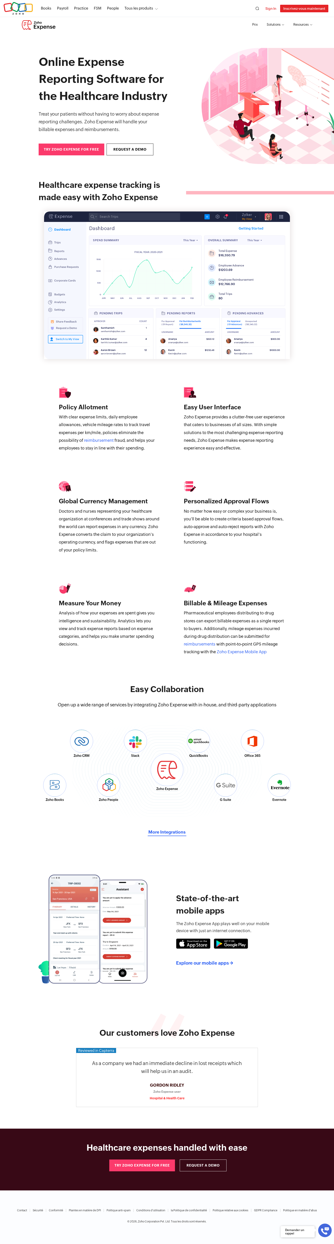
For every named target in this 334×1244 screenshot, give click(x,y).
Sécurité (38, 1210)
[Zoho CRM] (81, 741)
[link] (113, 8)
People (113, 8)
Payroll (62, 8)
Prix (255, 24)
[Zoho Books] (54, 785)
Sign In (270, 8)
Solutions (274, 24)
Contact (22, 1210)
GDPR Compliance (265, 1210)
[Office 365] (252, 741)
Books (46, 8)
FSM (97, 8)
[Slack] (135, 741)
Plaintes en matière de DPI (85, 1210)
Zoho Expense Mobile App (242, 651)
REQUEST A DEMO (130, 149)
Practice (81, 8)
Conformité (56, 1210)
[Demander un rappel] (325, 1230)
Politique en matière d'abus (300, 1210)
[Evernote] (279, 785)
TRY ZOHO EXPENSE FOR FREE (71, 149)
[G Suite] (225, 785)
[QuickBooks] (198, 741)
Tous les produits (139, 8)
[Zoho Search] (257, 8)
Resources (301, 24)
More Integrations (167, 831)
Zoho (18, 8)
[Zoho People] (108, 785)
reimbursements (199, 644)
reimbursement (99, 440)
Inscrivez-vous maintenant (304, 8)
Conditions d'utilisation (150, 1210)
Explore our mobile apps (204, 963)
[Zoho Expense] (39, 25)
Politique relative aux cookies (230, 1210)
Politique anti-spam (119, 1210)
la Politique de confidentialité (189, 1210)
